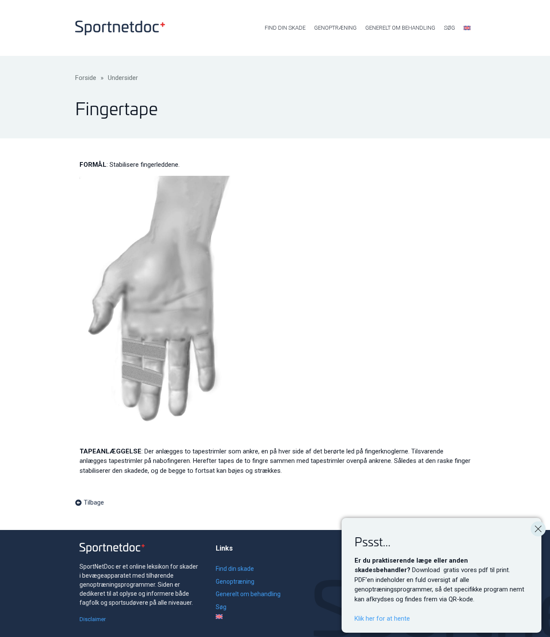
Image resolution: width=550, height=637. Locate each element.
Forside (85, 78)
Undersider (123, 78)
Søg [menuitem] (449, 27)
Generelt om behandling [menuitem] (400, 27)
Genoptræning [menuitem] (335, 27)
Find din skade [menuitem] (285, 27)
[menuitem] (467, 28)
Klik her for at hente (382, 618)
